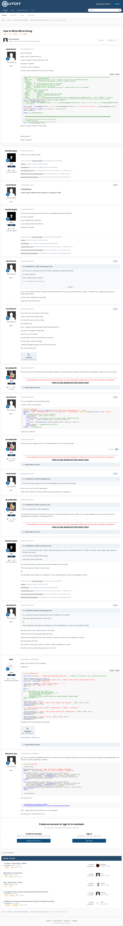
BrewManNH (11, 368)
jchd (11, 659)
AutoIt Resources (22, 10)
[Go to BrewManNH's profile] (11, 374)
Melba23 (103, 864)
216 (15, 387)
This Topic (112, 10)
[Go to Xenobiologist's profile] (11, 157)
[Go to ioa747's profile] (98, 884)
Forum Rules (31, 15)
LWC (6, 875)
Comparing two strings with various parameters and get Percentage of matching (28, 901)
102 (14, 679)
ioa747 (7, 884)
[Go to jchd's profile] (11, 666)
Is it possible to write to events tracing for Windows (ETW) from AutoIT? (25, 892)
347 (12, 66)
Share (102, 40)
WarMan (7, 865)
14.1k (9, 387)
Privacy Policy (57, 921)
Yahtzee (23, 164)
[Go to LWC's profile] (98, 875)
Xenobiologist (11, 151)
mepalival (8, 903)
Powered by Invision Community (61, 923)
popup (117, 74)
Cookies (74, 921)
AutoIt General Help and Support (30, 41)
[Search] (119, 10)
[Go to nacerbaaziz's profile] (5, 40)
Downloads (13, 15)
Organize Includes (37, 161)
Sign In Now (89, 841)
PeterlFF (7, 894)
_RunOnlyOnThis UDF (27, 170)
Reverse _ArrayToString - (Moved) (16, 863)
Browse (5, 10)
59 (12, 770)
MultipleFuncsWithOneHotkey (29, 177)
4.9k (10, 170)
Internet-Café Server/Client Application (32, 174)
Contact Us (66, 921)
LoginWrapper (25, 167)
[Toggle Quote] (23, 266)
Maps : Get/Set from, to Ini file (12, 882)
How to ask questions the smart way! (70, 382)
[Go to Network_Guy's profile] (11, 760)
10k (9, 679)
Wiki (12, 10)
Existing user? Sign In (103, 4)
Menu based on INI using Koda (12, 873)
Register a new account (34, 841)
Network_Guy (11, 753)
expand (112, 74)
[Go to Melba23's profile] (98, 865)
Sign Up (117, 4)
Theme (48, 921)
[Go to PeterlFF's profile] (98, 894)
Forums (4, 15)
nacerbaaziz (15, 39)
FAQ (32, 10)
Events (22, 15)
